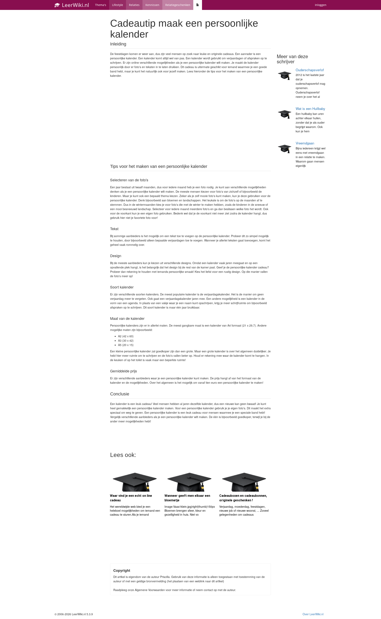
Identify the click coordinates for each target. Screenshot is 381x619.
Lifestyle (117, 5)
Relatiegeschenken (177, 5)
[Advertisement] (190, 120)
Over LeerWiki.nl (313, 614)
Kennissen (152, 5)
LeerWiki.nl (75, 5)
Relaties (134, 5)
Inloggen (320, 5)
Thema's (100, 5)
